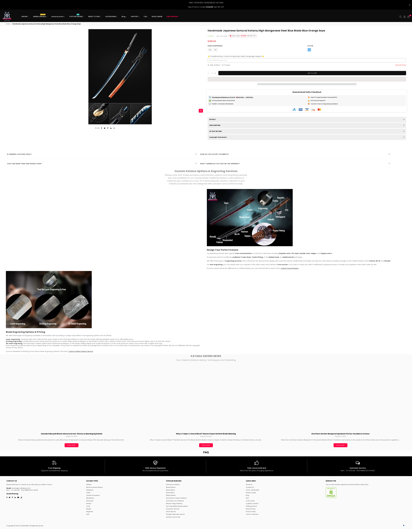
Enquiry (227, 65)
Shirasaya (90, 501)
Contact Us (250, 487)
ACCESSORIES (111, 16)
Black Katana (170, 487)
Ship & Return (215, 65)
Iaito (87, 514)
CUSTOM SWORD (76, 16)
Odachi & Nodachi (93, 495)
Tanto (88, 493)
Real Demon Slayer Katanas (176, 498)
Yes (210, 50)
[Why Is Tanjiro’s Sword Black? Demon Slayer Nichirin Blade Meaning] (206, 398)
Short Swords (171, 512)
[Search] (400, 16)
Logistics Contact (252, 503)
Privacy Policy (251, 512)
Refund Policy (251, 509)
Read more (71, 445)
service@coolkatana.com (20, 488)
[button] (307, 79)
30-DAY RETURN (215, 131)
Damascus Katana (172, 484)
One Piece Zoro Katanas (175, 501)
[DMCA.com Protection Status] (331, 497)
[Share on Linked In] (111, 128)
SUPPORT (135, 16)
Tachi (88, 506)
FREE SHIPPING (214, 125)
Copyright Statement (218, 137)
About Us (249, 484)
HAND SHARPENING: (215, 46)
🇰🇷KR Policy (249, 97)
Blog (124, 16)
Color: (310, 46)
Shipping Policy (251, 506)
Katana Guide (251, 493)
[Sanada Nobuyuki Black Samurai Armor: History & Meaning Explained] (71, 398)
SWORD (24, 16)
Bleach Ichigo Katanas (174, 503)
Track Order (250, 501)
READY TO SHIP (94, 16)
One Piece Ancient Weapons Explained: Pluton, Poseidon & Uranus (340, 434)
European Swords (172, 509)
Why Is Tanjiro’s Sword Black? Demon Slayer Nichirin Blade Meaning (206, 434)
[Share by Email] (114, 128)
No (216, 50)
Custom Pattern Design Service (80, 351)
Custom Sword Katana (289, 268)
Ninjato (88, 509)
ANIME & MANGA (39, 16)
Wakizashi (89, 490)
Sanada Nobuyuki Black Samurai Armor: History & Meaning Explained (71, 434)
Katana (88, 484)
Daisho (88, 503)
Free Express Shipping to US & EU (223, 97)
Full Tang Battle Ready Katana (177, 506)
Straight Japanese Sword (175, 514)
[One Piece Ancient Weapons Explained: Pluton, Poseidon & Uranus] (340, 398)
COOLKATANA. (24, 526)
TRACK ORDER (156, 16)
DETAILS (212, 119)
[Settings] (405, 16)
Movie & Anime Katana (94, 487)
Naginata (89, 512)
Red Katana (170, 493)
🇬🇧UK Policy (240, 97)
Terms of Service (252, 514)
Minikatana (90, 498)
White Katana (171, 495)
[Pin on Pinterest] (108, 128)
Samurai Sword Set (173, 517)
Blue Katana (170, 490)
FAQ (145, 16)
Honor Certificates (252, 490)
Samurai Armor (57, 16)
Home (8, 24)
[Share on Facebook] (101, 128)
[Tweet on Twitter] (104, 128)
